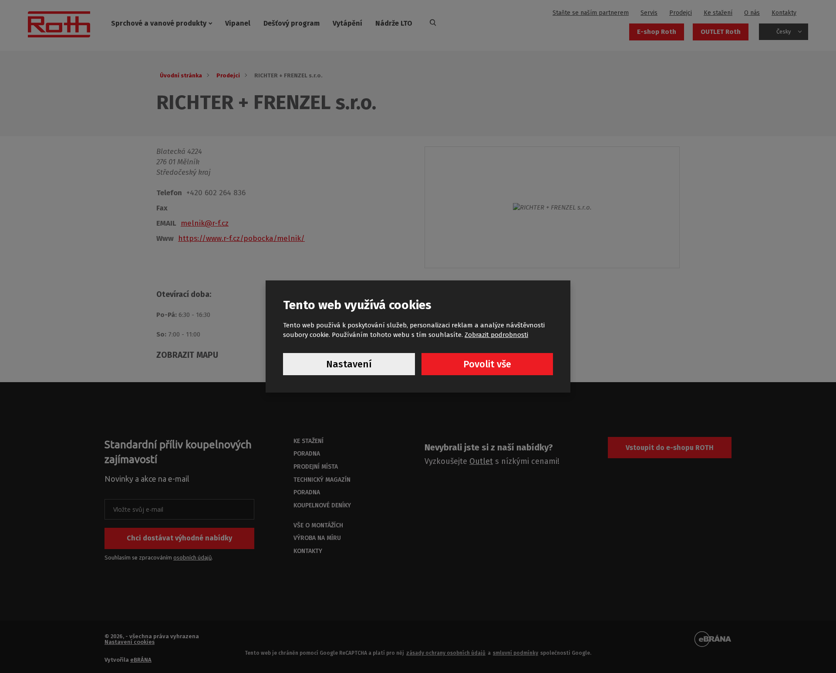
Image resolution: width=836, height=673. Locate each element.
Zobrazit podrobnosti (496, 335)
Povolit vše (487, 364)
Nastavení (349, 364)
